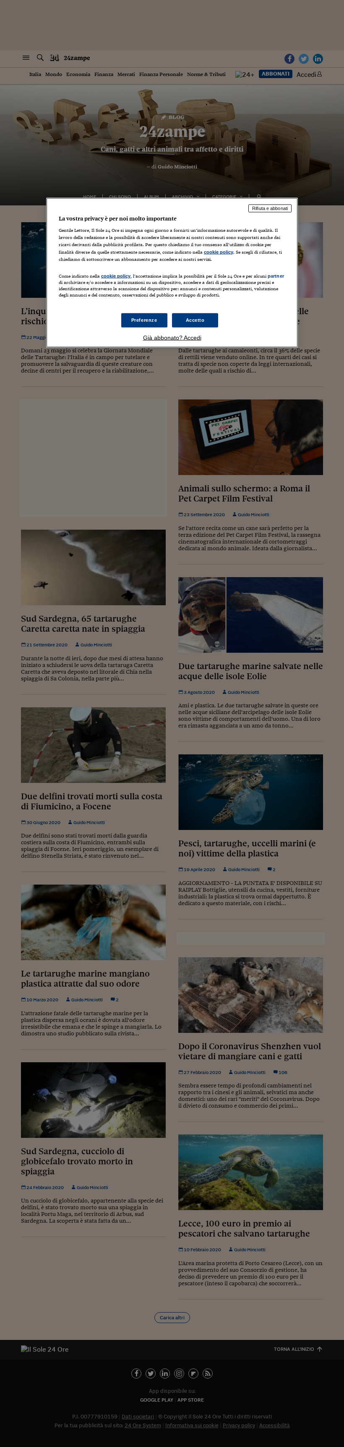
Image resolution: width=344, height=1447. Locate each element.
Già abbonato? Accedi (172, 337)
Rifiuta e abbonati (270, 207)
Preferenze (144, 320)
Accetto (195, 320)
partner (276, 275)
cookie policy (218, 251)
